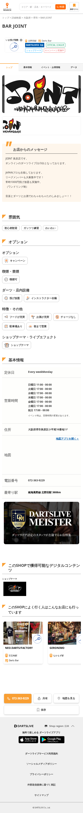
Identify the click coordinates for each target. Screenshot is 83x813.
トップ (6, 17)
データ (74, 67)
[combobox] (38, 7)
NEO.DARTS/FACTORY (19, 648)
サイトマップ (41, 795)
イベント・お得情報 (50, 67)
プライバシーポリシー (41, 774)
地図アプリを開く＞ (67, 438)
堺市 (35, 17)
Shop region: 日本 (59, 726)
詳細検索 (17, 17)
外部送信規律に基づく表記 (41, 784)
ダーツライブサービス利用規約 (41, 753)
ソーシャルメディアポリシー (41, 763)
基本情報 (27, 67)
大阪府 (27, 17)
